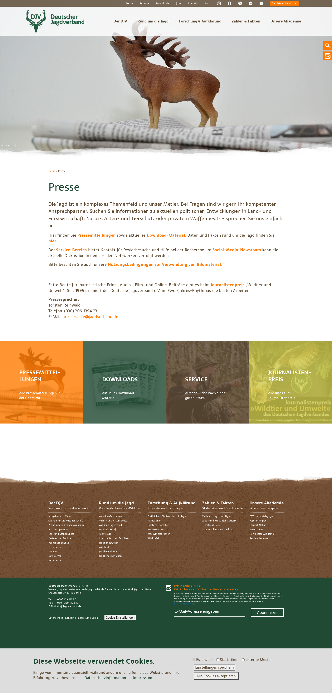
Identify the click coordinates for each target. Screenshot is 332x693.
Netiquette (54, 560)
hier (52, 241)
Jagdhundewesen (109, 543)
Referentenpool (258, 521)
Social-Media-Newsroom (236, 250)
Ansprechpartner (58, 529)
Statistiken (229, 659)
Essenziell (204, 659)
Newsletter (54, 556)
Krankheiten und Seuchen (114, 538)
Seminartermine (259, 538)
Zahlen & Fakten (246, 21)
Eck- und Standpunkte (61, 534)
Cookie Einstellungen (120, 617)
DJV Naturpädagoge (261, 516)
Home (51, 171)
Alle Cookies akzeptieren (216, 676)
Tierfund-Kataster (158, 525)
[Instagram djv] (219, 3)
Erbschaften (55, 547)
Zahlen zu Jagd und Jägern (217, 516)
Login (95, 618)
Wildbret (104, 547)
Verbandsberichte (58, 543)
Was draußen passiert (111, 516)
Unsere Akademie (286, 21)
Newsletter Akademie (262, 534)
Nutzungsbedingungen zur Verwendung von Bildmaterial (164, 264)
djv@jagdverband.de (69, 606)
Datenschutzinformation (105, 678)
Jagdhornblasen (108, 552)
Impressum (83, 618)
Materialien (256, 529)
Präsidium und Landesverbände (66, 525)
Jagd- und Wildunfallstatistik (219, 521)
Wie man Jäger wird (110, 525)
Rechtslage (105, 534)
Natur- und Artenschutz (113, 521)
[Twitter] (240, 3)
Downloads (162, 3)
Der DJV (120, 21)
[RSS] (261, 3)
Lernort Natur (258, 525)
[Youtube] (250, 3)
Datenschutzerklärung (184, 603)
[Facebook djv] (229, 3)
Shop (207, 3)
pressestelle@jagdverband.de (90, 317)
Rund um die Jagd (153, 21)
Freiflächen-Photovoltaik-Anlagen (167, 516)
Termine (144, 3)
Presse (129, 3)
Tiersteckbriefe (211, 525)
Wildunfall (153, 538)
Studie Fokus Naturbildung (217, 529)
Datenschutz (55, 618)
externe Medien (259, 659)
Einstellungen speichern (214, 667)
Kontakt (193, 3)
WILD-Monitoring (158, 529)
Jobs (178, 3)
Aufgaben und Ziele (59, 516)
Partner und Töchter (60, 538)
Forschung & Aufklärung (200, 21)
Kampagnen (154, 521)
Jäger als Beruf (107, 529)
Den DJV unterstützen (284, 3)
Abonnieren (267, 612)
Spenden (53, 552)
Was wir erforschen (159, 534)
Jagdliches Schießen (110, 556)
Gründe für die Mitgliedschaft (65, 521)
